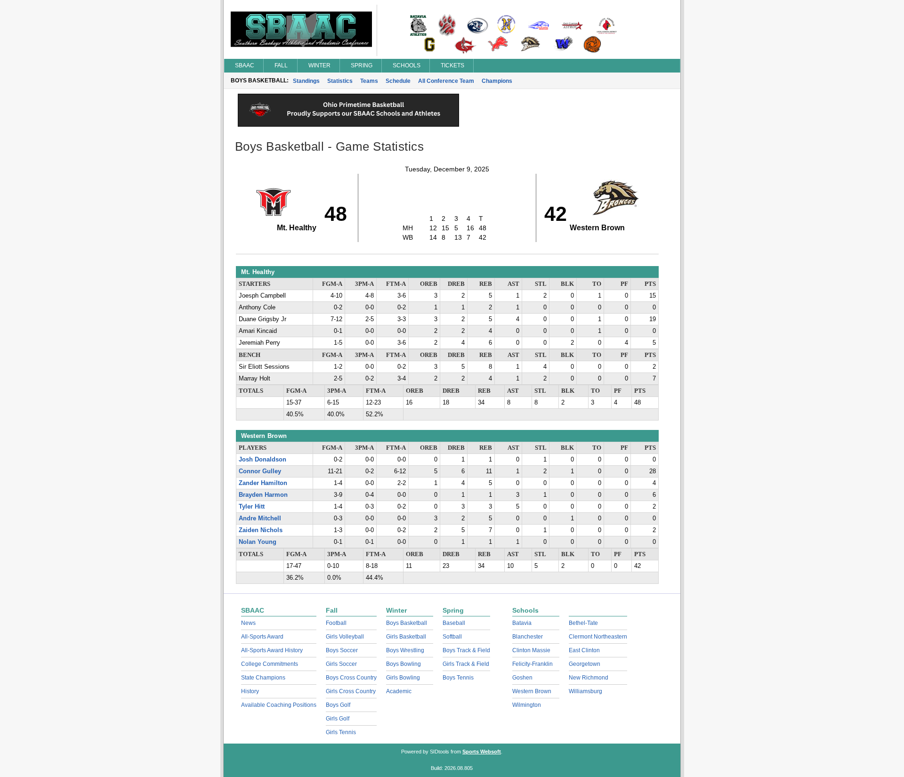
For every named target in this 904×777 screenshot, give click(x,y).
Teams (369, 81)
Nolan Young (257, 542)
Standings (306, 81)
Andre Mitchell (260, 518)
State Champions (263, 677)
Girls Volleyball (345, 636)
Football (336, 623)
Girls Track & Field (466, 664)
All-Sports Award (262, 636)
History (250, 691)
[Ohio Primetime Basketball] (348, 124)
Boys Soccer (342, 650)
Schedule (398, 81)
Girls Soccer (341, 664)
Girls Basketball (406, 636)
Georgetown (584, 664)
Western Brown (531, 691)
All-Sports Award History (272, 650)
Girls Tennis (341, 732)
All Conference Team (446, 81)
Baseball (454, 623)
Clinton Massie (531, 650)
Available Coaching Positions (278, 705)
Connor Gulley (260, 471)
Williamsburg (585, 691)
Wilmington (526, 705)
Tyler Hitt (252, 506)
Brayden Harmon (263, 495)
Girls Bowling (403, 677)
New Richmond (588, 677)
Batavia (522, 623)
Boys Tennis (458, 677)
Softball (452, 636)
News (248, 623)
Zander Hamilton (263, 483)
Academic (399, 691)
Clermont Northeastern (598, 636)
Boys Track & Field (466, 650)
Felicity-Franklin (532, 664)
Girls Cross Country (351, 691)
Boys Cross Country (351, 677)
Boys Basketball (406, 623)
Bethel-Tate (583, 623)
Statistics (340, 81)
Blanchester (527, 636)
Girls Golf (337, 718)
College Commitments (269, 664)
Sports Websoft (481, 751)
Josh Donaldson (262, 459)
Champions (497, 81)
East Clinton (584, 650)
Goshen (522, 677)
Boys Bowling (403, 664)
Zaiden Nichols (260, 530)
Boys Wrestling (405, 650)
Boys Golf (338, 705)
